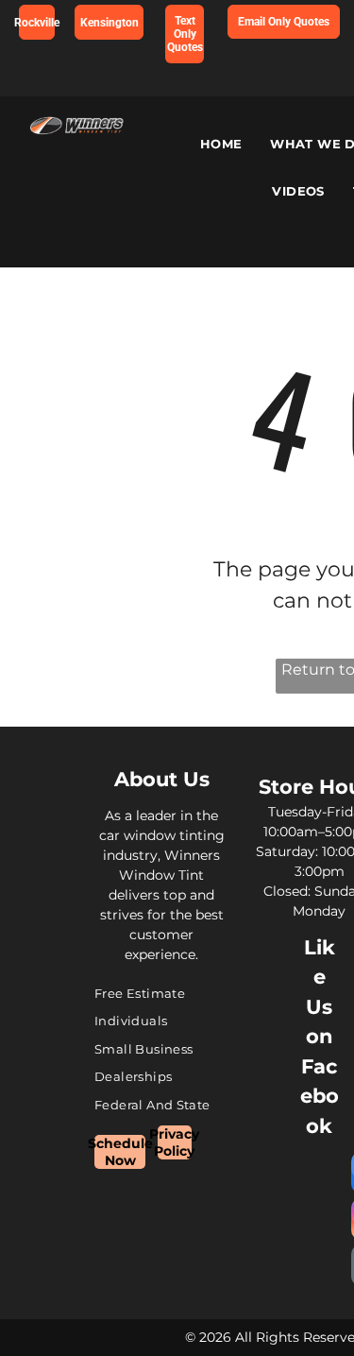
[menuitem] (221, 144)
